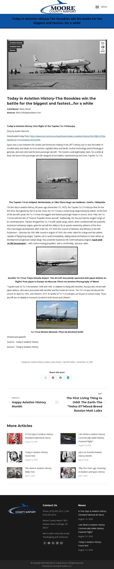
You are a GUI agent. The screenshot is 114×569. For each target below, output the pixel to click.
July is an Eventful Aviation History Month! (90, 454)
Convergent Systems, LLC (62, 566)
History (12, 50)
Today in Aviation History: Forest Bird (36, 454)
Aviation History (16, 43)
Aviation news (15, 47)
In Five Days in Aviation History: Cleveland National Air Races (39, 436)
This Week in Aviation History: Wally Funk (38, 470)
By (69, 362)
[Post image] (14, 438)
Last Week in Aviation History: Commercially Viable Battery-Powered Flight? (92, 438)
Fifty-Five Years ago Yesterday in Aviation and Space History (92, 470)
